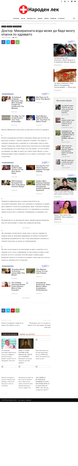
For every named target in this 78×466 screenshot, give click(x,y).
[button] (74, 19)
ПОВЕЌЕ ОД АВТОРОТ (27, 334)
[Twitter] (68, 1)
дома (3, 23)
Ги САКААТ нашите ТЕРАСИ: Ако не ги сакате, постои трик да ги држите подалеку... (68, 109)
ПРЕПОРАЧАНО (17, 26)
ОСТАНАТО (61, 18)
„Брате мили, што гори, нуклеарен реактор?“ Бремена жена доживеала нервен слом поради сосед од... (67, 150)
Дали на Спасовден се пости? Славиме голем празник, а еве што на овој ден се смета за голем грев (8, 382)
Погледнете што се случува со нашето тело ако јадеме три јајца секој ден (39, 325)
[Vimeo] (71, 1)
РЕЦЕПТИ (53, 18)
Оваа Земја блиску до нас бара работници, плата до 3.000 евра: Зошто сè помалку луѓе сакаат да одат (43, 354)
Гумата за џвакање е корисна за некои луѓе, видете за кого (12, 324)
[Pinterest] (13, 42)
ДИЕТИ (46, 18)
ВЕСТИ (23, 18)
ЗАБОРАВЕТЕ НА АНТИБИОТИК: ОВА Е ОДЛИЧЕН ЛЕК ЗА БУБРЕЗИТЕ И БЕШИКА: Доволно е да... (68, 135)
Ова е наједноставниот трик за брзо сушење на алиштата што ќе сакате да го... (68, 122)
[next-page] (6, 393)
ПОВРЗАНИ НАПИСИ (10, 334)
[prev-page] (2, 393)
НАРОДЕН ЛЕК (31, 18)
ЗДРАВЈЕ (39, 18)
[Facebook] (61, 1)
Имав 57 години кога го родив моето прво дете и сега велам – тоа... (68, 162)
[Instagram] (64, 1)
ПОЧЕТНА (16, 18)
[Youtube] (75, 1)
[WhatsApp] (17, 42)
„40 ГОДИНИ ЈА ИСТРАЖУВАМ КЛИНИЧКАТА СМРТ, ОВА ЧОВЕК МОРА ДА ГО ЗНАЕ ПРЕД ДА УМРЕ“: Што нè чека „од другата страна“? (42, 384)
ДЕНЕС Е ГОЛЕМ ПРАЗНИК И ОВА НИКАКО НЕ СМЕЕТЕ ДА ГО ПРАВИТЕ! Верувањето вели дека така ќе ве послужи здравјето (25, 356)
